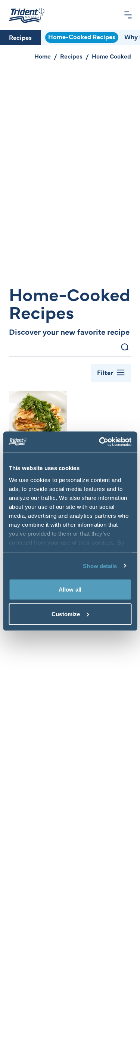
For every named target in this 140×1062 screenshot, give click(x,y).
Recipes (20, 37)
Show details (100, 565)
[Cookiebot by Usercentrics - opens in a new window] (99, 442)
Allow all (70, 589)
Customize (66, 614)
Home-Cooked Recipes (81, 36)
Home (42, 56)
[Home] (26, 15)
